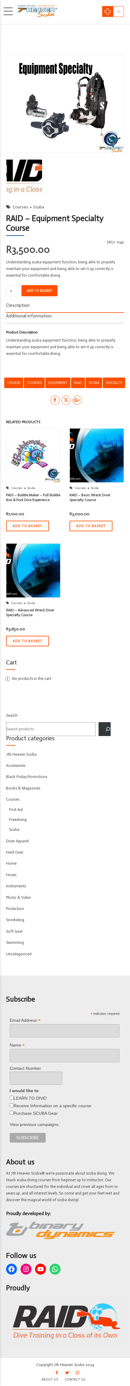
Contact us (75, 1379)
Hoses (11, 875)
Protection (15, 908)
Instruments (16, 886)
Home (11, 863)
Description (18, 305)
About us (49, 1379)
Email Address (25, 1020)
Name (17, 1045)
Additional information (29, 316)
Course (13, 383)
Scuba (38, 207)
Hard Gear (14, 852)
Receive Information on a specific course (52, 1105)
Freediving (18, 819)
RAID (78, 383)
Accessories (15, 765)
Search (12, 715)
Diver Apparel (17, 841)
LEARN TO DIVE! (30, 1098)
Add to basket (39, 291)
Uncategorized (18, 954)
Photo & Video (18, 897)
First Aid (16, 809)
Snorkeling (15, 920)
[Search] (105, 729)
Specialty (114, 383)
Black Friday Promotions (26, 776)
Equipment (57, 383)
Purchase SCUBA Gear (36, 1113)
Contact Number (25, 1068)
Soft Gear (14, 931)
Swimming (15, 942)
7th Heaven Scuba (21, 754)
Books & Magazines (23, 788)
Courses (20, 207)
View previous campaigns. (35, 1124)
